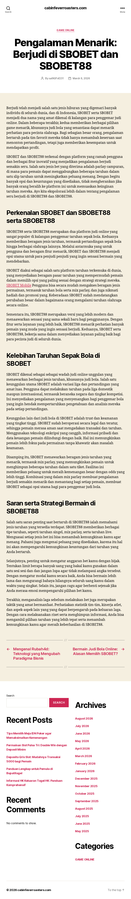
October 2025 (84, 793)
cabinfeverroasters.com (65, 8)
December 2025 (86, 778)
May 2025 (82, 831)
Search (10, 695)
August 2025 (84, 808)
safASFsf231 (56, 78)
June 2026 (82, 733)
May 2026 (82, 741)
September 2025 (87, 801)
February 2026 (85, 763)
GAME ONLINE (65, 30)
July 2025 (82, 816)
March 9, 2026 (81, 78)
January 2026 (85, 771)
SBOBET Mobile (18, 285)
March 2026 (83, 756)
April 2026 (82, 748)
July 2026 (82, 726)
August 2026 (84, 718)
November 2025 (86, 786)
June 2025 (82, 823)
